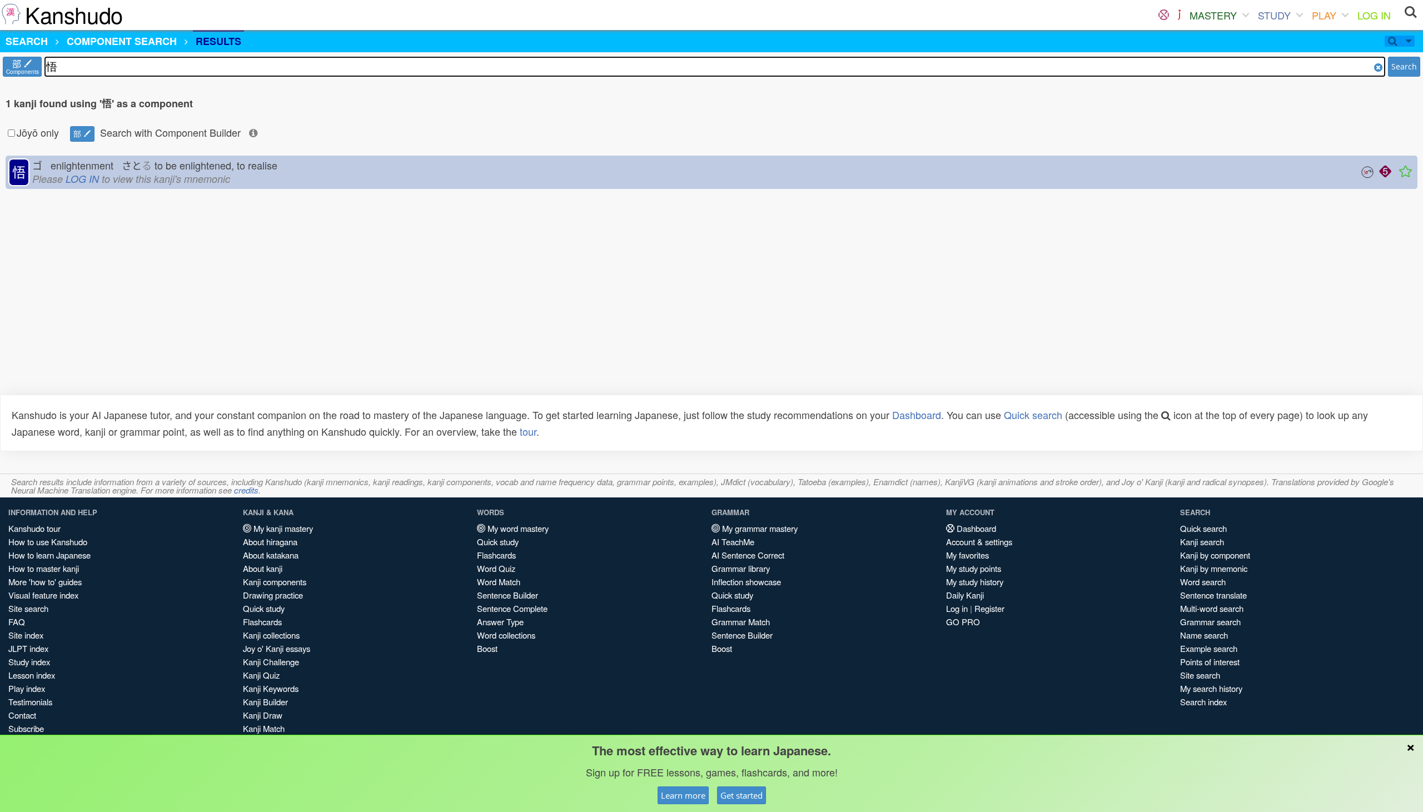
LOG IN (1374, 15)
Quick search (1033, 414)
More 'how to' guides (45, 581)
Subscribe (26, 728)
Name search (1204, 635)
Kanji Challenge (271, 661)
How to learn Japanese (49, 555)
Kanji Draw (262, 715)
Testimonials (30, 702)
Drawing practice (273, 595)
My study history (974, 581)
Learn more (683, 795)
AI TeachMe (733, 541)
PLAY (1324, 15)
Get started (741, 795)
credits (246, 490)
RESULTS (218, 41)
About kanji (262, 568)
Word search (1203, 581)
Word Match (498, 581)
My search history (1211, 688)
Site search (28, 608)
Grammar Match (741, 621)
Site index (25, 635)
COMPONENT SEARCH (122, 41)
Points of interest (1210, 661)
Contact (22, 715)
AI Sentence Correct (748, 555)
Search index (1203, 702)
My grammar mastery (759, 528)
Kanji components (274, 581)
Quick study (264, 608)
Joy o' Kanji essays (276, 648)
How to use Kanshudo (47, 541)
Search (1404, 66)
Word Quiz (496, 568)
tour (528, 431)
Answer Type (500, 621)
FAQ (16, 621)
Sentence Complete (512, 608)
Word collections (506, 635)
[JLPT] (1179, 15)
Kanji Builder (265, 702)
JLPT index (28, 648)
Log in (957, 608)
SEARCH (27, 41)
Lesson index (31, 675)
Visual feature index (43, 595)
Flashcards (262, 621)
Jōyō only (38, 132)
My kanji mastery (282, 528)
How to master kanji (43, 568)
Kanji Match (264, 728)
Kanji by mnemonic (1213, 568)
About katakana (270, 555)
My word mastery (517, 528)
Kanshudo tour (34, 528)
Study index (29, 661)
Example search (1208, 648)
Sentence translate (1213, 595)
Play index (26, 688)
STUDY (1274, 15)
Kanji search (1202, 541)
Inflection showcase (746, 581)
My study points (973, 568)
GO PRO (963, 621)
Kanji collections (271, 635)
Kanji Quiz (261, 675)
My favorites (967, 555)
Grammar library (741, 568)
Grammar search (1210, 621)
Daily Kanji (965, 595)
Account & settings (979, 541)
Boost (487, 648)
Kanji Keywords (270, 688)
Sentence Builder (507, 595)
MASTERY (1213, 15)
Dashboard (916, 414)
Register (989, 608)
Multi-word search (1211, 608)
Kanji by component (1215, 555)
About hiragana (270, 541)
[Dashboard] (1163, 15)
